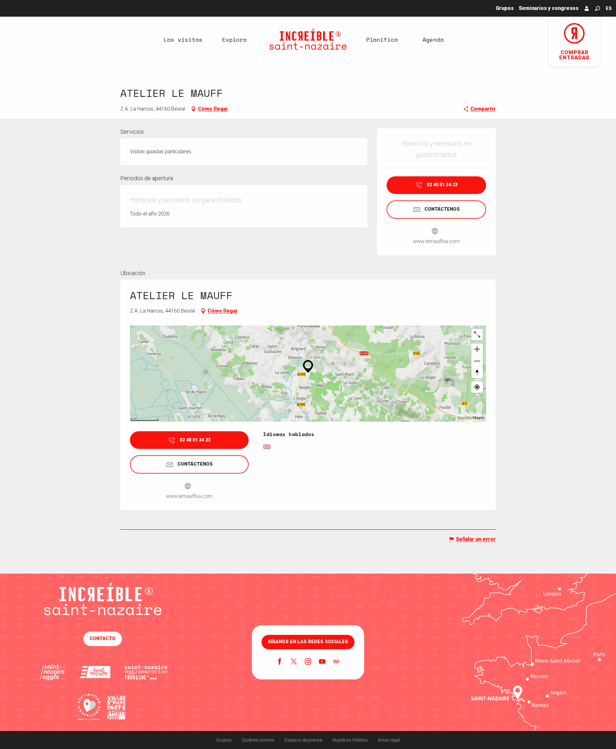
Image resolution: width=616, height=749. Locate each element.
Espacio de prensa (303, 740)
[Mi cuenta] (587, 8)
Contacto (103, 638)
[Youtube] (322, 662)
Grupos (224, 740)
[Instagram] (308, 662)
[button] (598, 8)
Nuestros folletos (350, 740)
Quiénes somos (258, 740)
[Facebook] (280, 662)
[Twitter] (294, 662)
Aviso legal (389, 740)
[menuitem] (183, 39)
